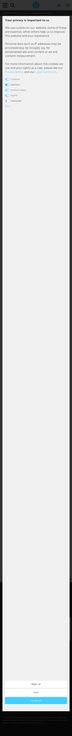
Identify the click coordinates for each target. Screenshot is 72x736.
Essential (15, 79)
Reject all (36, 684)
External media (18, 90)
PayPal (14, 95)
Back (7, 106)
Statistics (15, 85)
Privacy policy (14, 72)
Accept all (36, 701)
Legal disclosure (45, 72)
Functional (16, 101)
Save (36, 692)
